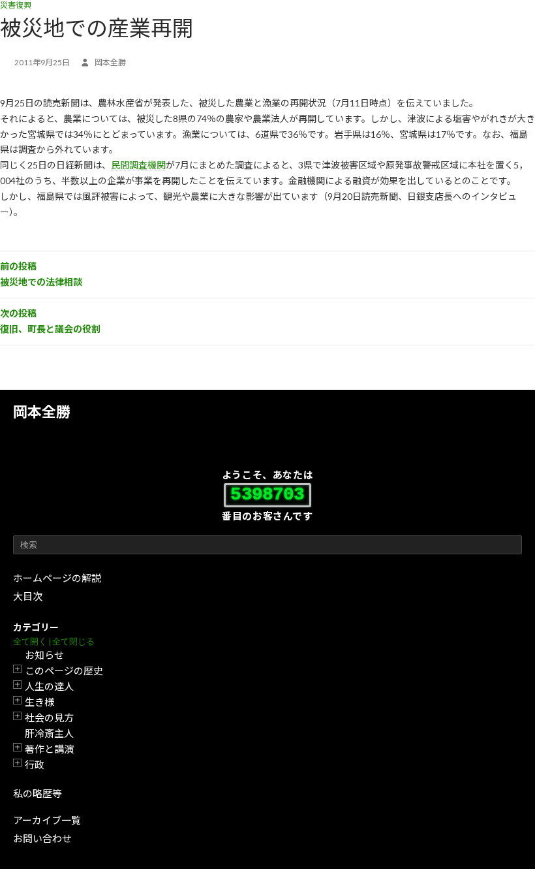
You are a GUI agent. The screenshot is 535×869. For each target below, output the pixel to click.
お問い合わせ (42, 838)
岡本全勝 (41, 411)
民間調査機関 (138, 164)
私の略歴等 (37, 793)
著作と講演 (49, 749)
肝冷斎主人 (49, 733)
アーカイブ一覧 (47, 820)
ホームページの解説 (57, 578)
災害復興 (15, 5)
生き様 (39, 702)
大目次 (27, 596)
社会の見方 (49, 717)
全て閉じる (73, 641)
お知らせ (44, 655)
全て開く (30, 641)
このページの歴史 (64, 670)
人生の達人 (49, 686)
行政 (34, 764)
